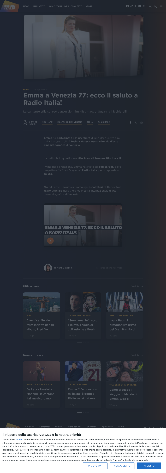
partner (19, 439)
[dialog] (83, 450)
